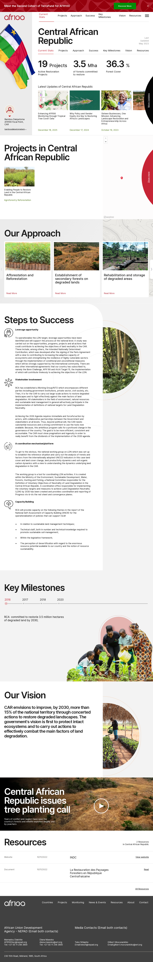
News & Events (97, 902)
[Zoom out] (105, 141)
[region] (128, 177)
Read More (11, 293)
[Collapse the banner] (148, 6)
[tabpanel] (16, 124)
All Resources (142, 889)
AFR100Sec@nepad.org (15, 942)
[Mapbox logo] (109, 217)
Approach (76, 15)
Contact (143, 902)
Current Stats (43, 15)
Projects (62, 15)
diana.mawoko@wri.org (51, 942)
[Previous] (1, 269)
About (130, 902)
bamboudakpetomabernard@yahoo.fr (20, 129)
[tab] (10, 110)
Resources (135, 15)
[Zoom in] (105, 138)
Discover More (124, 6)
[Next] (151, 269)
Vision (122, 15)
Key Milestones (104, 15)
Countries (47, 902)
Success (90, 15)
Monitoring (78, 902)
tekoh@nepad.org (89, 944)
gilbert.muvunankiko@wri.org (127, 944)
